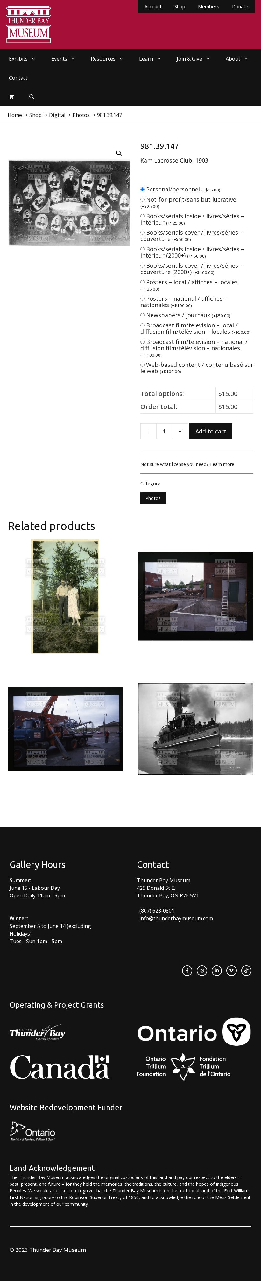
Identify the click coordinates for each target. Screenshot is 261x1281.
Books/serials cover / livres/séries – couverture (191, 236)
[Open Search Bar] (32, 96)
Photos (153, 498)
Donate (240, 6)
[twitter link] (231, 970)
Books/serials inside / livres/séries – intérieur (192, 219)
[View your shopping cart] (11, 96)
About (233, 58)
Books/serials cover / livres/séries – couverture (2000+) (191, 269)
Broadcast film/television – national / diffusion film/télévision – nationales (194, 348)
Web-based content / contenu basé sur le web (196, 368)
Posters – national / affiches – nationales (183, 302)
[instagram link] (202, 970)
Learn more (222, 464)
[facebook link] (187, 970)
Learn (146, 58)
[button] (119, 153)
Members (208, 6)
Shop (179, 6)
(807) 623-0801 (156, 910)
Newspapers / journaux (188, 315)
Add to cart (210, 431)
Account (153, 6)
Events (59, 58)
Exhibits (18, 58)
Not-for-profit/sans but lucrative (188, 202)
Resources (103, 58)
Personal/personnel (183, 189)
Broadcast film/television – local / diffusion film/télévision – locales (195, 328)
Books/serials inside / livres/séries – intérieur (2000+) (192, 252)
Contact (18, 77)
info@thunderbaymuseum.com (176, 918)
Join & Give (189, 58)
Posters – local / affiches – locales (189, 285)
